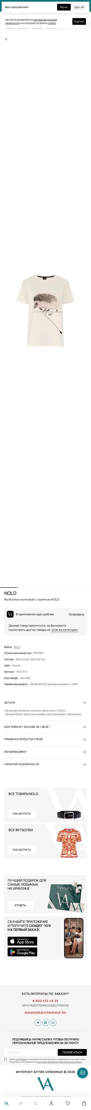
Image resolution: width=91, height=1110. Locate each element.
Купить (20, 905)
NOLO (17, 647)
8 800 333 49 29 (45, 1001)
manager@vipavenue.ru (45, 1013)
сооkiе (52, 23)
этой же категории (64, 630)
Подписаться (72, 1052)
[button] (9, 587)
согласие (21, 1059)
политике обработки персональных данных (59, 1061)
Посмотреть (22, 813)
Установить (76, 614)
